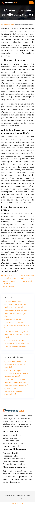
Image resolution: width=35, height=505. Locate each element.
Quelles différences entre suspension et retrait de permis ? (15, 364)
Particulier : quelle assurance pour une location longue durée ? (17, 313)
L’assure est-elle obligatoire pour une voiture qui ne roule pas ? (17, 334)
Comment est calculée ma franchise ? (26, 278)
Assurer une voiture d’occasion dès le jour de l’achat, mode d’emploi (15, 304)
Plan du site (17, 504)
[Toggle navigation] (31, 2)
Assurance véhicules (8, 24)
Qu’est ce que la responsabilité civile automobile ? (13, 391)
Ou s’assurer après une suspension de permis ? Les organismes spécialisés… (16, 343)
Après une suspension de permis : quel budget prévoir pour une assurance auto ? (16, 382)
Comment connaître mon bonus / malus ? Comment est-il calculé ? (9, 281)
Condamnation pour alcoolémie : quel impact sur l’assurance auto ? (16, 373)
